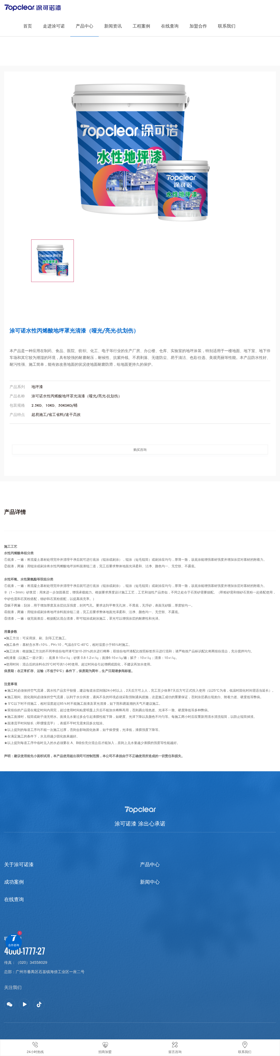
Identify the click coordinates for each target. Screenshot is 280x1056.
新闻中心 (150, 881)
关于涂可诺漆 (19, 864)
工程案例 (141, 26)
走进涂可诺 (54, 26)
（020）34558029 (31, 962)
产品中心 (84, 26)
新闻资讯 (113, 26)
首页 (27, 26)
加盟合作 (198, 26)
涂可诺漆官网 (33, 5)
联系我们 (226, 26)
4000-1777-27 (24, 951)
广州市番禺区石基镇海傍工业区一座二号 (50, 971)
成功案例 (14, 881)
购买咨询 (140, 449)
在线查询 (170, 26)
